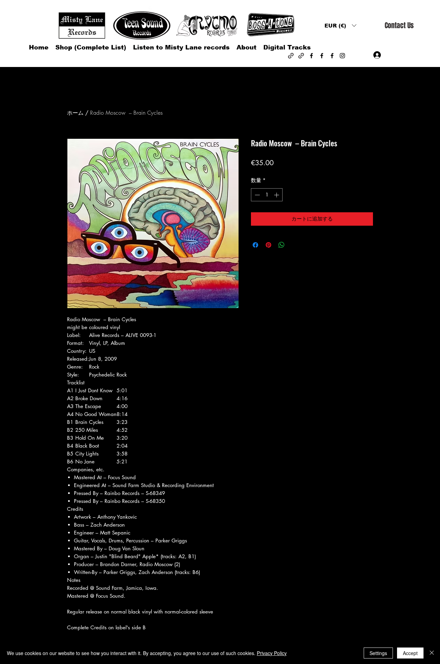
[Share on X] (294, 245)
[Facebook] (311, 55)
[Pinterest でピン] (268, 245)
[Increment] (277, 195)
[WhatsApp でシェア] (281, 245)
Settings (378, 653)
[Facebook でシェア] (255, 245)
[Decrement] (256, 195)
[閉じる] (432, 653)
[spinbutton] (267, 195)
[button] (340, 25)
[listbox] (340, 25)
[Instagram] (342, 55)
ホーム (75, 112)
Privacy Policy (272, 653)
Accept (410, 653)
